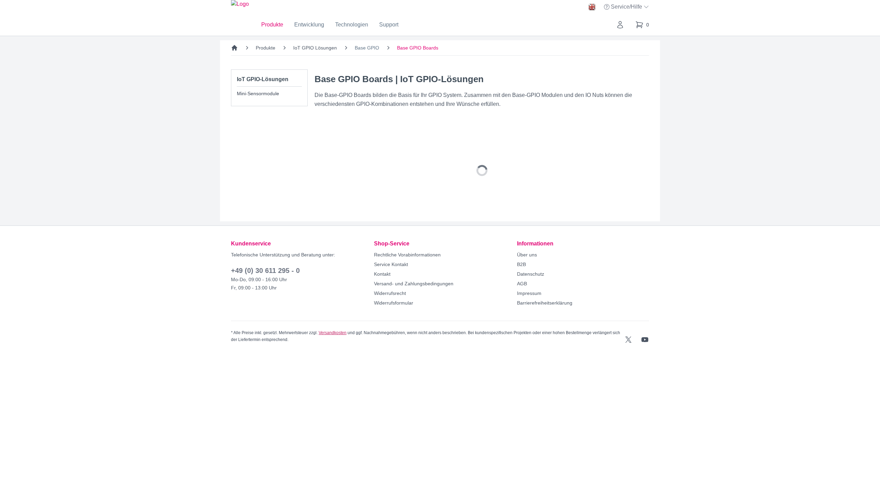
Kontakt (382, 274)
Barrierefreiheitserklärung (544, 303)
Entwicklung (309, 25)
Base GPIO (367, 48)
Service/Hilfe (627, 7)
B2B (521, 264)
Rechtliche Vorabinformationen (407, 254)
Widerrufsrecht (390, 293)
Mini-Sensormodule (258, 93)
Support (388, 25)
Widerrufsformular (393, 303)
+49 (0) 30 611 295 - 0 (265, 270)
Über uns (527, 254)
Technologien (351, 25)
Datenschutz (530, 274)
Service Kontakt (391, 264)
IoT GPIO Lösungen (315, 48)
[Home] (234, 47)
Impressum (529, 293)
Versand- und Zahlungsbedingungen (413, 283)
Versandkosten (332, 332)
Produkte (272, 25)
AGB (522, 283)
